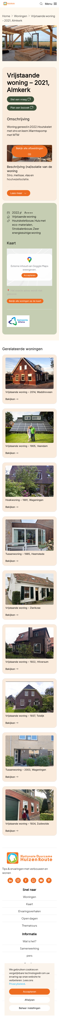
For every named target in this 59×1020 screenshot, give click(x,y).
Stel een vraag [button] (18, 99)
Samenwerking (29, 948)
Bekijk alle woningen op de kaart (25, 301)
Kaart (29, 904)
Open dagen (29, 918)
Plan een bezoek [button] (19, 107)
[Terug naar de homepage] (9, 4)
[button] (41, 4)
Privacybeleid (17, 983)
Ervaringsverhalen (29, 911)
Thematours (29, 925)
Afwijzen (29, 999)
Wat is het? (29, 941)
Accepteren (29, 275)
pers (29, 955)
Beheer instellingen (29, 1008)
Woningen (29, 896)
